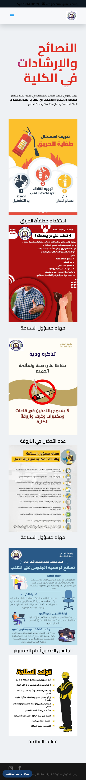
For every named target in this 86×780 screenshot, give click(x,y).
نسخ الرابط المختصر (17, 773)
